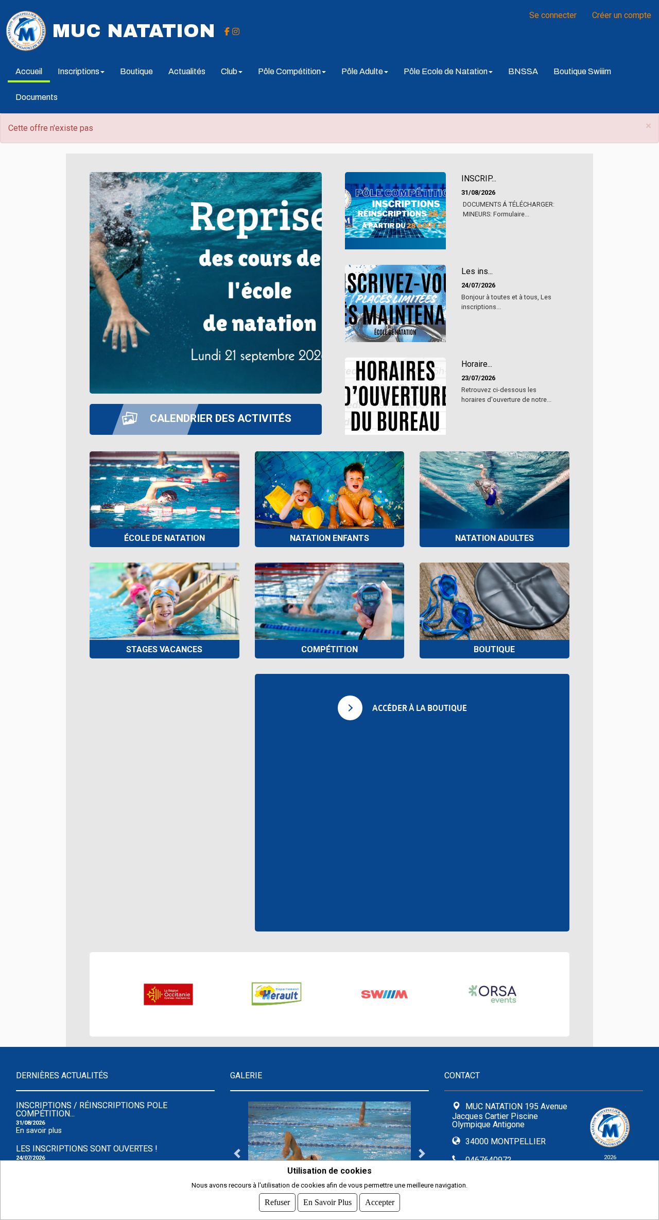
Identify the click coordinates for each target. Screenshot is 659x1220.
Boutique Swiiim (582, 71)
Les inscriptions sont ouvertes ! (87, 1149)
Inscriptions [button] (78, 71)
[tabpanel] (329, 1153)
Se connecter (553, 15)
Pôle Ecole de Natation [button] (446, 71)
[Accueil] (26, 30)
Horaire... (476, 364)
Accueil (28, 71)
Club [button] (229, 71)
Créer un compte (621, 15)
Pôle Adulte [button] (362, 71)
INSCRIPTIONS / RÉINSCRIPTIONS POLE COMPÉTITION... (91, 1109)
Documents (36, 97)
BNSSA (523, 71)
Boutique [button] (136, 71)
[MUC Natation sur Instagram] (235, 31)
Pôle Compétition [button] (289, 71)
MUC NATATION (134, 31)
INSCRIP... (478, 178)
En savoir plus (39, 1130)
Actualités (186, 71)
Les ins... (477, 271)
